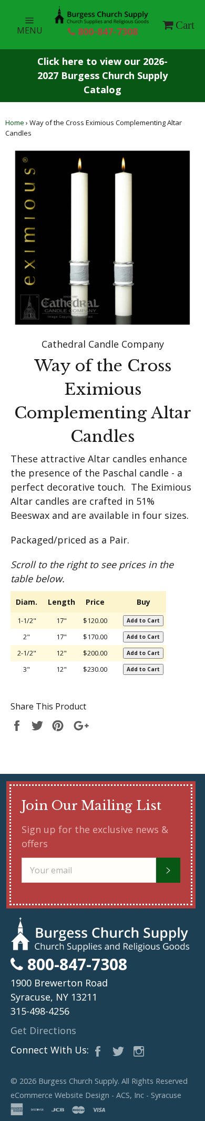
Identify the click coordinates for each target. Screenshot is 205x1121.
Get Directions (43, 1030)
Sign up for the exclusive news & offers (95, 836)
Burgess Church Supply (78, 1081)
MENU (35, 24)
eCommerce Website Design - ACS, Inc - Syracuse (96, 1095)
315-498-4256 (40, 1011)
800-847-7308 (106, 31)
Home (14, 122)
